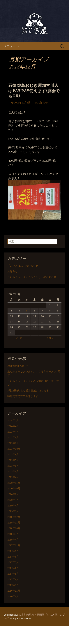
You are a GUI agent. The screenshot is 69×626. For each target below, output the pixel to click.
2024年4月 (13, 426)
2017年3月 (13, 585)
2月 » (50, 338)
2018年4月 (13, 539)
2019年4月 (13, 505)
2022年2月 (13, 443)
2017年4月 (13, 579)
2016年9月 (13, 596)
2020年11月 (13, 482)
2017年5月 (13, 573)
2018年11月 (13, 522)
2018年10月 (13, 528)
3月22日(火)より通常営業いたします (28, 390)
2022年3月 (13, 437)
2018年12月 (13, 517)
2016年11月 (13, 590)
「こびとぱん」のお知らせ (22, 265)
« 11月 (19, 338)
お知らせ (42, 102)
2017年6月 (13, 568)
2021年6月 (13, 465)
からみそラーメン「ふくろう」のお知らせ (31, 277)
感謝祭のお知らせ (17, 365)
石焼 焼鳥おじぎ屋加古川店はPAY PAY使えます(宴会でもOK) (34, 90)
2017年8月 (13, 556)
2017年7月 (13, 562)
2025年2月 (13, 420)
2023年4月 (13, 431)
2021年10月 (13, 448)
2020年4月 (13, 499)
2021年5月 (13, 471)
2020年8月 (13, 494)
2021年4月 (13, 477)
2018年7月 (13, 534)
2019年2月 (13, 511)
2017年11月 (13, 545)
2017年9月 (13, 551)
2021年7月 (13, 460)
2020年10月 (13, 488)
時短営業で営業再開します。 (24, 396)
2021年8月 (13, 454)
